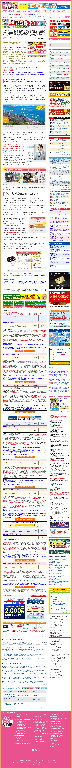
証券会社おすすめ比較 (55, 655)
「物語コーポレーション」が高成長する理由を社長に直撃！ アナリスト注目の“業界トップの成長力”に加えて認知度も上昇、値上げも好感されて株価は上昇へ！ (24, 74)
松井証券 (20, 699)
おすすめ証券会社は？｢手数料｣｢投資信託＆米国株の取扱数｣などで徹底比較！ (60, 63)
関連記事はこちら (20, 600)
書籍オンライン (45, 764)
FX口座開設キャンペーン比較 (57, 644)
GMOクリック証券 (23, 695)
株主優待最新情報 (18, 737)
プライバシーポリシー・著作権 (45, 760)
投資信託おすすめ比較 (55, 562)
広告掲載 (53, 760)
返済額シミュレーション (55, 621)
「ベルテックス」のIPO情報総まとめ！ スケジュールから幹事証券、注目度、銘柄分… (60, 152)
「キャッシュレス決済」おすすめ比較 (58, 575)
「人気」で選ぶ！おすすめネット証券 (22, 717)
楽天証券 (20, 704)
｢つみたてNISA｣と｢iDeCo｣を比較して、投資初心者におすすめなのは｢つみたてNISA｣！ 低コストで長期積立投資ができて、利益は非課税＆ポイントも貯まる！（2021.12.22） (24, 659)
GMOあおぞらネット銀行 (60, 250)
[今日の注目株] (58, 11)
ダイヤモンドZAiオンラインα (57, 743)
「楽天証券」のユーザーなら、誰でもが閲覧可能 (60, 69)
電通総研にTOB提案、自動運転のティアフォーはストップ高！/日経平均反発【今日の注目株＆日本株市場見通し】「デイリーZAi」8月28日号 (60, 44)
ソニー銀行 (60, 262)
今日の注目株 (54, 740)
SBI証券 (35, 691)
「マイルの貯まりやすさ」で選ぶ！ (40, 724)
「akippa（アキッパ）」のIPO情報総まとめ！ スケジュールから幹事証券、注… (60, 143)
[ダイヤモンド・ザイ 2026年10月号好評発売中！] (15, 8)
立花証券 (35, 695)
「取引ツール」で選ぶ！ (20, 730)
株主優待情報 (18, 738)
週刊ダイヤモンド (37, 762)
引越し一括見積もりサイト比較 (57, 632)
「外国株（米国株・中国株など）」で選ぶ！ (23, 727)
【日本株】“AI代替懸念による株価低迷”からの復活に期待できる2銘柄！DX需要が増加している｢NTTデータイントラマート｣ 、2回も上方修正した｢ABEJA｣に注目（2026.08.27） (24, 678)
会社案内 (36, 760)
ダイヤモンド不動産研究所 (47, 762)
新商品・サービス (55, 744)
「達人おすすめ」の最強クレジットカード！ (41, 717)
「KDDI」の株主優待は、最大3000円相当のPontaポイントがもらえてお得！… (59, 120)
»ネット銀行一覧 (66, 269)
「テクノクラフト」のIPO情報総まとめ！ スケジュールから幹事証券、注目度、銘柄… (60, 149)
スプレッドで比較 (54, 646)
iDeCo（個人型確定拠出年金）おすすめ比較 (60, 565)
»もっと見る (44, 684)
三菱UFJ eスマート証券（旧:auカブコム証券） (59, 221)
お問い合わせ (19, 760)
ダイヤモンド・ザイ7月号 (14, 47)
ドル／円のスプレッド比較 (56, 675)
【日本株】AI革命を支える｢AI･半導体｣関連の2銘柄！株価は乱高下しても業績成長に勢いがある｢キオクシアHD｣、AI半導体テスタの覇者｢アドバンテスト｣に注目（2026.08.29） (24, 671)
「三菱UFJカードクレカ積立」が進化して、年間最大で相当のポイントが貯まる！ (60, 52)
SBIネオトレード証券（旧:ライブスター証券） (60, 216)
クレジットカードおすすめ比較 (57, 570)
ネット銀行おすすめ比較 (55, 576)
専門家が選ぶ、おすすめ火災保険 (57, 630)
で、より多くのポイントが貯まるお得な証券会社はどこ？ (60, 60)
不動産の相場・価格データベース (57, 636)
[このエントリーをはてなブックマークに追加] (43, 38)
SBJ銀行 (60, 267)
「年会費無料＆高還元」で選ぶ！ (39, 722)
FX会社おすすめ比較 (54, 669)
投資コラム (53, 738)
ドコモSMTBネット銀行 (60, 258)
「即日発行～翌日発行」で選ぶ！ (39, 730)
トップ (3, 16)
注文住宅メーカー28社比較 (56, 635)
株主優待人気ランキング (20, 740)
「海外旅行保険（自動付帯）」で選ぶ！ (41, 728)
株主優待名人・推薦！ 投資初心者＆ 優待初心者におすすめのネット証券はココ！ (60, 78)
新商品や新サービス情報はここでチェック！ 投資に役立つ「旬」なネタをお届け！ (60, 41)
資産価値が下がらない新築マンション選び (59, 581)
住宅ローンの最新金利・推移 (56, 619)
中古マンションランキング (56, 628)
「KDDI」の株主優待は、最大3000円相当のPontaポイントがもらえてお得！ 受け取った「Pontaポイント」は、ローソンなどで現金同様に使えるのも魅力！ (61, 172)
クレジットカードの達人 (37, 736)
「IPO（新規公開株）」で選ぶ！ (21, 725)
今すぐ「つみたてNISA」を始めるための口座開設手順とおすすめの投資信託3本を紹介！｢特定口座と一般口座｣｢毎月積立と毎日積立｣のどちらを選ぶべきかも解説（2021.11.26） (24, 655)
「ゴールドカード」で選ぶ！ (39, 725)
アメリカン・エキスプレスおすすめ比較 (59, 571)
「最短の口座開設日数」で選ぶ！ (21, 721)
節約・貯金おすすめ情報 (55, 584)
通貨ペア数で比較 (54, 650)
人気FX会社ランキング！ (56, 643)
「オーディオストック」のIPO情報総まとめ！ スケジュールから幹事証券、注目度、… (60, 146)
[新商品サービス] (63, 11)
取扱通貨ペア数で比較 (55, 674)
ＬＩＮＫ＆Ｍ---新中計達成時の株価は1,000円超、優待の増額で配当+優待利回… (60, 194)
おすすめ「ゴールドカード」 (56, 666)
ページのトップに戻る (43, 636)
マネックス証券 (36, 699)
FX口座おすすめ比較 (54, 641)
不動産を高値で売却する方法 (56, 579)
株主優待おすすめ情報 (55, 561)
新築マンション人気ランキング (57, 627)
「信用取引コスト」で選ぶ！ (21, 724)
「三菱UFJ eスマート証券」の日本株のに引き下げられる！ (60, 55)
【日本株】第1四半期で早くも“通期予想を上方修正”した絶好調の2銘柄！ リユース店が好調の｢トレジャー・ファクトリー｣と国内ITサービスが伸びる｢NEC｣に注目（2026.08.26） (24, 682)
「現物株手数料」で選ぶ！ (20, 722)
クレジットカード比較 (37, 716)
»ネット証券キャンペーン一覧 (63, 240)
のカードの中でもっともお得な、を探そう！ (60, 57)
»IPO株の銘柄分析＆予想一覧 (64, 154)
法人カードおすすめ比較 (55, 573)
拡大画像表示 (5, 128)
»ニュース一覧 (66, 134)
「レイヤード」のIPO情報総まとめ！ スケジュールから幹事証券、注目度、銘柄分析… (60, 140)
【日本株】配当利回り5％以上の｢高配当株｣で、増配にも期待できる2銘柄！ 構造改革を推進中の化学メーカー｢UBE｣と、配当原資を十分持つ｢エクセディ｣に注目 (61, 167)
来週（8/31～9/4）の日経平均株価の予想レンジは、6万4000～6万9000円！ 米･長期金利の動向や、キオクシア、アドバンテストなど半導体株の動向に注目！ (61, 183)
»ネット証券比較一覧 (53, 240)
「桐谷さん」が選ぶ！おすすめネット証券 (23, 719)
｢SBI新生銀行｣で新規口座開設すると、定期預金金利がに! (60, 66)
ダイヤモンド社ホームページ (28, 760)
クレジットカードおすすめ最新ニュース (40, 738)
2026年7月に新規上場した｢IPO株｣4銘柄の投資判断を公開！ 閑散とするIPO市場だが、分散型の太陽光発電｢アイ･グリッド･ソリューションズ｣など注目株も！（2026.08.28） (24, 674)
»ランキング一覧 (65, 205)
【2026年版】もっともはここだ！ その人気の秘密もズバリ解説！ (60, 72)
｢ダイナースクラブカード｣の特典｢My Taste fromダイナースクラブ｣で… (59, 129)
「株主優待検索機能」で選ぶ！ (21, 733)
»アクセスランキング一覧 (66, 187)
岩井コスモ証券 (8, 691)
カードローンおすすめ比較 (56, 585)
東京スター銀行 (60, 246)
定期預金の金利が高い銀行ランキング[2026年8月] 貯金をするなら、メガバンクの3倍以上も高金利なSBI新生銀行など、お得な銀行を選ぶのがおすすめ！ (61, 161)
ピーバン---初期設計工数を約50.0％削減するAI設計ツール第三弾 (60, 197)
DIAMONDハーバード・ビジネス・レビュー (32, 764)
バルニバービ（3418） (32, 67)
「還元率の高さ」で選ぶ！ (38, 719)
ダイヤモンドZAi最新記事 (18, 16)
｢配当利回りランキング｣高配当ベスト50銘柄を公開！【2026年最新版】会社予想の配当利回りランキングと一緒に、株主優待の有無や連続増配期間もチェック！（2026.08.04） (24, 646)
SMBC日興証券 (22, 691)
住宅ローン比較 (53, 618)
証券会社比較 (17, 716)
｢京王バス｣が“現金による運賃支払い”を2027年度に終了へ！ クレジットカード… (60, 126)
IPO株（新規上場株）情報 (57, 719)
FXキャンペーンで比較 (55, 671)
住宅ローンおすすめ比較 (55, 578)
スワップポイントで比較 (55, 647)
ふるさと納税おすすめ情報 (56, 582)
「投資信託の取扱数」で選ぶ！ (21, 728)
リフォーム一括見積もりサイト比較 (58, 633)
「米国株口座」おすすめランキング (58, 658)
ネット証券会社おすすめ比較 (56, 558)
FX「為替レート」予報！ (55, 677)
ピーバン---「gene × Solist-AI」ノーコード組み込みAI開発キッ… (59, 200)
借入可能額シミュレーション (56, 622)
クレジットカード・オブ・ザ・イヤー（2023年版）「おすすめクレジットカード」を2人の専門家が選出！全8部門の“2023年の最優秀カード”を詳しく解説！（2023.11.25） (24, 643)
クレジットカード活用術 (37, 734)
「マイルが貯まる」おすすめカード (58, 664)
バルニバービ (7, 96)
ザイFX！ (53, 746)
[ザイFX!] (68, 11)
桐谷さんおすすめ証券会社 (56, 568)
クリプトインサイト (56, 762)
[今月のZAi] (54, 11)
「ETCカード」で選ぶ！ (38, 731)
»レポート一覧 (59, 205)
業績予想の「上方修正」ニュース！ (58, 660)
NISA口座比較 (54, 716)
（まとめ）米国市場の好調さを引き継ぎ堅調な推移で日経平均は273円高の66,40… (60, 203)
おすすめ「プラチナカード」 (56, 668)
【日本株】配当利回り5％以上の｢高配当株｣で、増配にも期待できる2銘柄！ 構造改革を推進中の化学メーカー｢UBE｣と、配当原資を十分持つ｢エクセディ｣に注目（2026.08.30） (24, 667)
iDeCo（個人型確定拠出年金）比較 (59, 718)
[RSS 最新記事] (45, 38)
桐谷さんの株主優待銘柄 (20, 741)
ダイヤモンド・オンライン (28, 762)
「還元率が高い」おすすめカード (57, 663)
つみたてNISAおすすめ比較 (57, 714)
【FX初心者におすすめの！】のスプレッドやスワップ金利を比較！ (60, 75)
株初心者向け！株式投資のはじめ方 (58, 567)
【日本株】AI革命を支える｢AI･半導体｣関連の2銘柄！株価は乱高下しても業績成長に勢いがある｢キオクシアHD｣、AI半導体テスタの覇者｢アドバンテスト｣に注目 (61, 178)
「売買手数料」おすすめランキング (58, 657)
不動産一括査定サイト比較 (56, 625)
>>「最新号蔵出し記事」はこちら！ (57, 520)
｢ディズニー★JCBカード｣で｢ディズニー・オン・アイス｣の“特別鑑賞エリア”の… (60, 132)
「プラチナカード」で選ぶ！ (39, 727)
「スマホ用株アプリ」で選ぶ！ (21, 731)
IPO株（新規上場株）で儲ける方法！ (58, 559)
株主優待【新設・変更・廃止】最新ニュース (23, 743)
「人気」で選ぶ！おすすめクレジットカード (41, 721)
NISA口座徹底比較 (54, 564)
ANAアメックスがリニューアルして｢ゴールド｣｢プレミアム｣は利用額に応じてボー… (59, 123)
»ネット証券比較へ (41, 707)
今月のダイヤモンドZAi (8, 16)
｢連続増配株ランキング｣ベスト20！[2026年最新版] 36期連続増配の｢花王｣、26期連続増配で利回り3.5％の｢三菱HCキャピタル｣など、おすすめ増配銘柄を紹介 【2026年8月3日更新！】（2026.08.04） (24, 651)
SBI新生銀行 (60, 254)
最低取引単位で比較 (54, 649)
